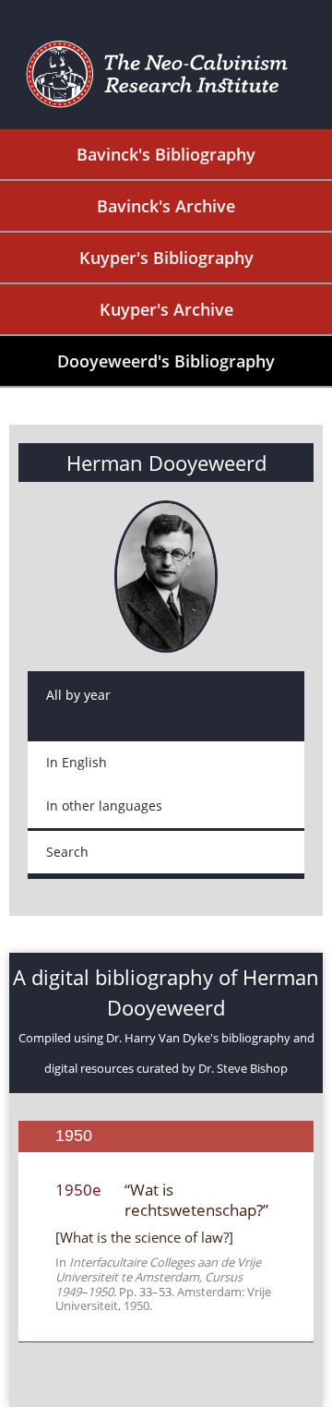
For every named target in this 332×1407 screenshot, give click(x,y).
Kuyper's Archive (166, 309)
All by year (78, 695)
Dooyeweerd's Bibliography (166, 361)
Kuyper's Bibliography (166, 258)
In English (76, 762)
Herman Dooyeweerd (166, 462)
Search (67, 851)
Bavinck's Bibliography (166, 154)
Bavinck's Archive (166, 206)
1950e (78, 1189)
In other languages (104, 805)
